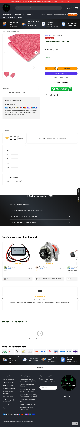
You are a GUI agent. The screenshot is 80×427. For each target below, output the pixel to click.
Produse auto (6, 14)
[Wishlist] (72, 8)
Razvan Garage (9, 421)
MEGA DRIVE (48, 35)
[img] (18, 263)
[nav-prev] (2, 259)
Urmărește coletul (60, 14)
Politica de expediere (8, 388)
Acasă (3, 31)
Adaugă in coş (67, 68)
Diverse (28, 14)
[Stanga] (2, 298)
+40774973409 (29, 1)
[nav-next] (77, 259)
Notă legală (5, 405)
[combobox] (38, 8)
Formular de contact (8, 382)
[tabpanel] (21, 92)
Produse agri (18, 14)
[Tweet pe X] (51, 94)
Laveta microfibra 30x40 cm (13, 31)
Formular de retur (7, 397)
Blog (3, 17)
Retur (43, 14)
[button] (76, 8)
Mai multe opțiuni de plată (61, 77)
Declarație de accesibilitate (28, 404)
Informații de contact (8, 379)
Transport (49, 14)
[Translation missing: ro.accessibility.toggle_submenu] (12, 14)
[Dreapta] (77, 298)
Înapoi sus (40, 367)
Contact (19, 17)
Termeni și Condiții (7, 385)
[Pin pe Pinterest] (57, 94)
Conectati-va (11, 17)
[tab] (5, 88)
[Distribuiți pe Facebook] (54, 94)
